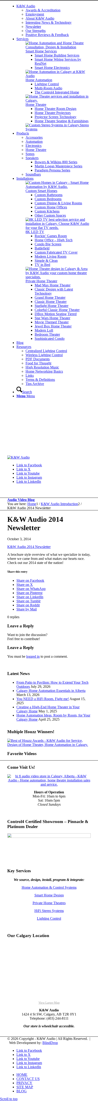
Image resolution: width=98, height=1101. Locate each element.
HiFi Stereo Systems (49, 911)
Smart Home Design (49, 895)
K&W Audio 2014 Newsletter (29, 547)
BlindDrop (50, 1043)
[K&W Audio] (18, 457)
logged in (33, 656)
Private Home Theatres (49, 903)
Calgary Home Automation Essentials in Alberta (50, 691)
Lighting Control (49, 918)
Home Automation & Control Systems (49, 887)
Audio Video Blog (21, 500)
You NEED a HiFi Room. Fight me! (42, 699)
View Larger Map (49, 1002)
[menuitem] (53, 20)
